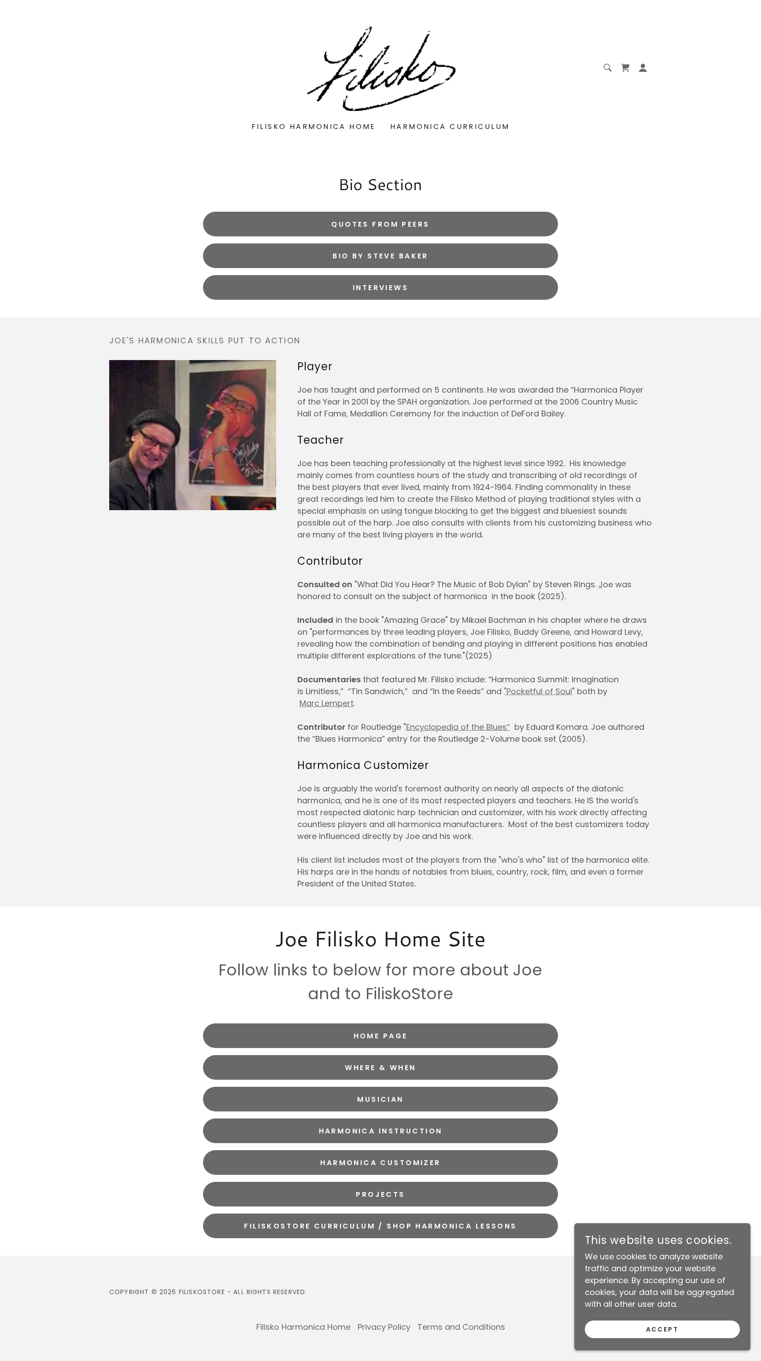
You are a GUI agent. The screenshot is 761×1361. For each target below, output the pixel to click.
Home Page (381, 1036)
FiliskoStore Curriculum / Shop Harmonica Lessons (380, 1226)
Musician (380, 1099)
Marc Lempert (326, 703)
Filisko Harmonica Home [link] (313, 126)
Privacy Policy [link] (384, 1326)
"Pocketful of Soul (538, 691)
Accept (662, 1329)
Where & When (380, 1068)
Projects (380, 1194)
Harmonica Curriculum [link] (450, 126)
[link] (380, 67)
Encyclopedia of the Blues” (458, 726)
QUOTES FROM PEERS (380, 224)
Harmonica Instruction (381, 1131)
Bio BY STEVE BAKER (380, 256)
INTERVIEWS (380, 288)
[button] (625, 68)
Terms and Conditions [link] (461, 1326)
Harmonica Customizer (380, 1163)
